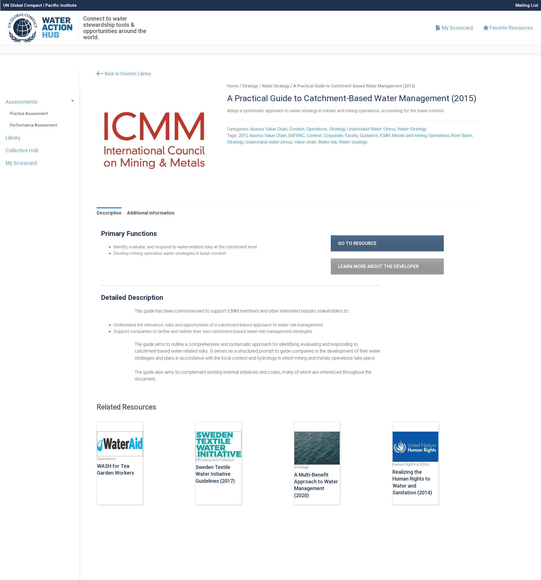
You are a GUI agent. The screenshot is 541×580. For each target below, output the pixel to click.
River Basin (461, 135)
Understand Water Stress (371, 129)
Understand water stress (268, 142)
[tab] (109, 213)
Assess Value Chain (268, 129)
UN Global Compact (22, 5)
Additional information (150, 213)
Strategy (250, 85)
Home (232, 85)
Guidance (369, 135)
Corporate (333, 135)
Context (296, 129)
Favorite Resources (511, 28)
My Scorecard (457, 28)
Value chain (305, 142)
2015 (242, 135)
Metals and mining (409, 135)
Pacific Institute (61, 5)
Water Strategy (275, 85)
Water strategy (353, 142)
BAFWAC (297, 135)
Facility (351, 135)
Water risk (327, 142)
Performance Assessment (33, 125)
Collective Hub (22, 150)
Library (13, 138)
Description (109, 213)
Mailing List (526, 5)
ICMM (385, 135)
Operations (316, 129)
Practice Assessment (29, 113)
